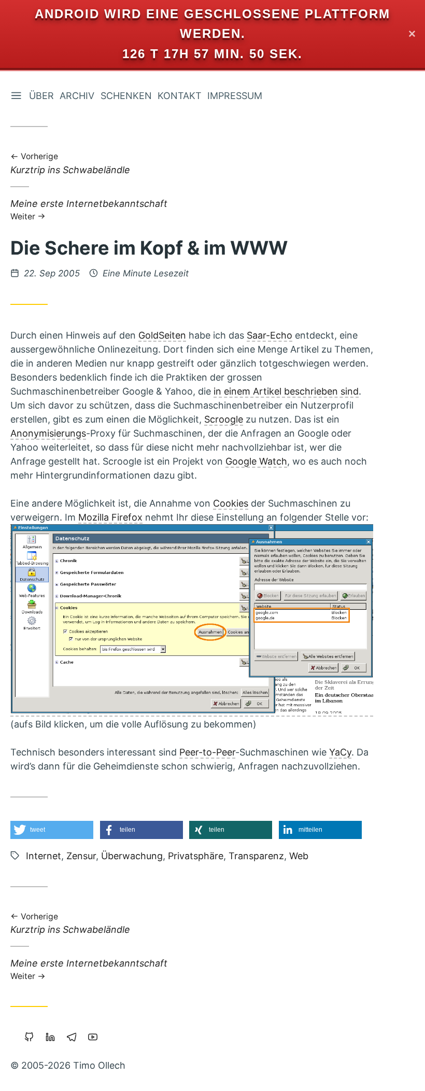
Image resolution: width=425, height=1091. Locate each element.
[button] (51, 830)
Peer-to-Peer (207, 752)
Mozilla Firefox (110, 517)
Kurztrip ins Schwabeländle (70, 164)
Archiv (77, 95)
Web (298, 855)
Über (41, 95)
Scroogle (223, 419)
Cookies (230, 503)
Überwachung (132, 855)
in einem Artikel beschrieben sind (286, 391)
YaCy (340, 752)
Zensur (81, 855)
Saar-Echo (269, 335)
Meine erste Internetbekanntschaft (88, 209)
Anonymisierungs (48, 433)
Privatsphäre (195, 855)
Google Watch (256, 461)
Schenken (126, 95)
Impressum (234, 95)
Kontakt (180, 95)
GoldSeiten (162, 335)
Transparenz (256, 855)
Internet (43, 855)
